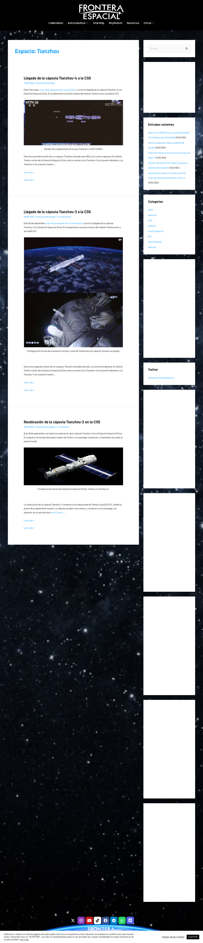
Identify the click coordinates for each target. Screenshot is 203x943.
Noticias (152, 247)
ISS (149, 236)
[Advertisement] (169, 87)
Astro (150, 210)
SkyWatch (115, 23)
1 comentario (63, 427)
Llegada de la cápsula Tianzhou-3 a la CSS (57, 212)
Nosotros (133, 23)
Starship (98, 23)
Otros (147, 23)
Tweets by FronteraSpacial (161, 378)
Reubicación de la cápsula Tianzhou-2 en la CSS (62, 422)
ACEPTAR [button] (193, 937)
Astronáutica (76, 23)
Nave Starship (155, 242)
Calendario (55, 23)
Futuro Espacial (155, 231)
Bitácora (152, 215)
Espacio (152, 226)
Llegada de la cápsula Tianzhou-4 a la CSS (57, 78)
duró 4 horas (57, 512)
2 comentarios (64, 217)
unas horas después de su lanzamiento (58, 90)
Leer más (24, 939)
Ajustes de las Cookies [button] (173, 937)
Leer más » (29, 172)
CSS (150, 220)
